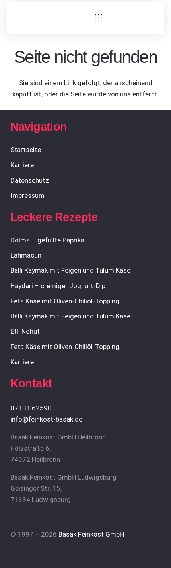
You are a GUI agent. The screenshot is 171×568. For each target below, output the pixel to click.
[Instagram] (136, 18)
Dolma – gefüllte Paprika (47, 240)
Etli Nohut (25, 331)
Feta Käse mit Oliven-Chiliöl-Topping (64, 301)
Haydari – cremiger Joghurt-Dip (57, 286)
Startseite (25, 150)
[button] (98, 18)
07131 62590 (31, 408)
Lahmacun (25, 255)
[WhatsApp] (152, 18)
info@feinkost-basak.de (46, 419)
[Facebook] (119, 18)
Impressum (27, 195)
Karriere (22, 165)
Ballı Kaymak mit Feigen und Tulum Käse (70, 270)
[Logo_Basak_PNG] (51, 18)
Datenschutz (29, 180)
